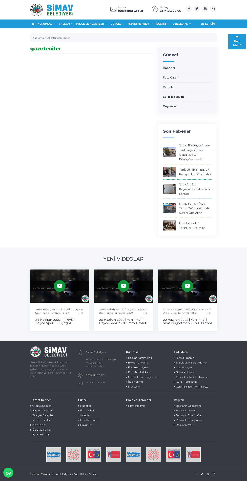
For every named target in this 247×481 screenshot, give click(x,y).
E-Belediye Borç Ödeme (191, 362)
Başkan (64, 23)
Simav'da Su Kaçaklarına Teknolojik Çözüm (194, 189)
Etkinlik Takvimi (173, 96)
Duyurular (169, 106)
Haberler (169, 68)
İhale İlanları (39, 425)
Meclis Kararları (41, 420)
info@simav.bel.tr (96, 382)
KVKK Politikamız (186, 381)
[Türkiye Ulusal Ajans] (113, 454)
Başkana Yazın (185, 425)
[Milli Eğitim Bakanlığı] (73, 454)
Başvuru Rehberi (42, 410)
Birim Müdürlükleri (139, 372)
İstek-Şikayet (184, 367)
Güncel (116, 23)
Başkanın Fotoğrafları (189, 415)
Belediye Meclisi (138, 362)
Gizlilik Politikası (185, 372)
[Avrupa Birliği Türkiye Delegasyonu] (93, 454)
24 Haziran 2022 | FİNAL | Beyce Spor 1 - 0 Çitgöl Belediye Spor (55, 323)
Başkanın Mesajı (186, 410)
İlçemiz (161, 23)
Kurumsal (45, 23)
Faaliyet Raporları (43, 415)
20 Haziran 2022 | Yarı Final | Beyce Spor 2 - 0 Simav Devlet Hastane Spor (122, 323)
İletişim (209, 23)
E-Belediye (180, 23)
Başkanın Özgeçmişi (188, 405)
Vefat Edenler (40, 434)
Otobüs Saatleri (41, 405)
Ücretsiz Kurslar (41, 429)
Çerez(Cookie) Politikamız (192, 377)
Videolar (169, 87)
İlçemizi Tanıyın (185, 357)
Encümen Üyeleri (138, 367)
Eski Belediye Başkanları (143, 377)
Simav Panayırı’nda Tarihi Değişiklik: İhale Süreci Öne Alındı (194, 208)
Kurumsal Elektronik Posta (192, 386)
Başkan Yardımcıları (140, 357)
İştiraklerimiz (135, 381)
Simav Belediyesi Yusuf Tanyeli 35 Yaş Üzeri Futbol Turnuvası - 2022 (56, 311)
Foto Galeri (170, 77)
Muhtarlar (134, 386)
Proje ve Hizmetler (90, 23)
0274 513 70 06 (95, 375)
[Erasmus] (53, 454)
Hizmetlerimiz (136, 405)
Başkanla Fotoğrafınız (189, 420)
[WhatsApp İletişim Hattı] (8, 473)
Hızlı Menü (237, 43)
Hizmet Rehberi (139, 23)
